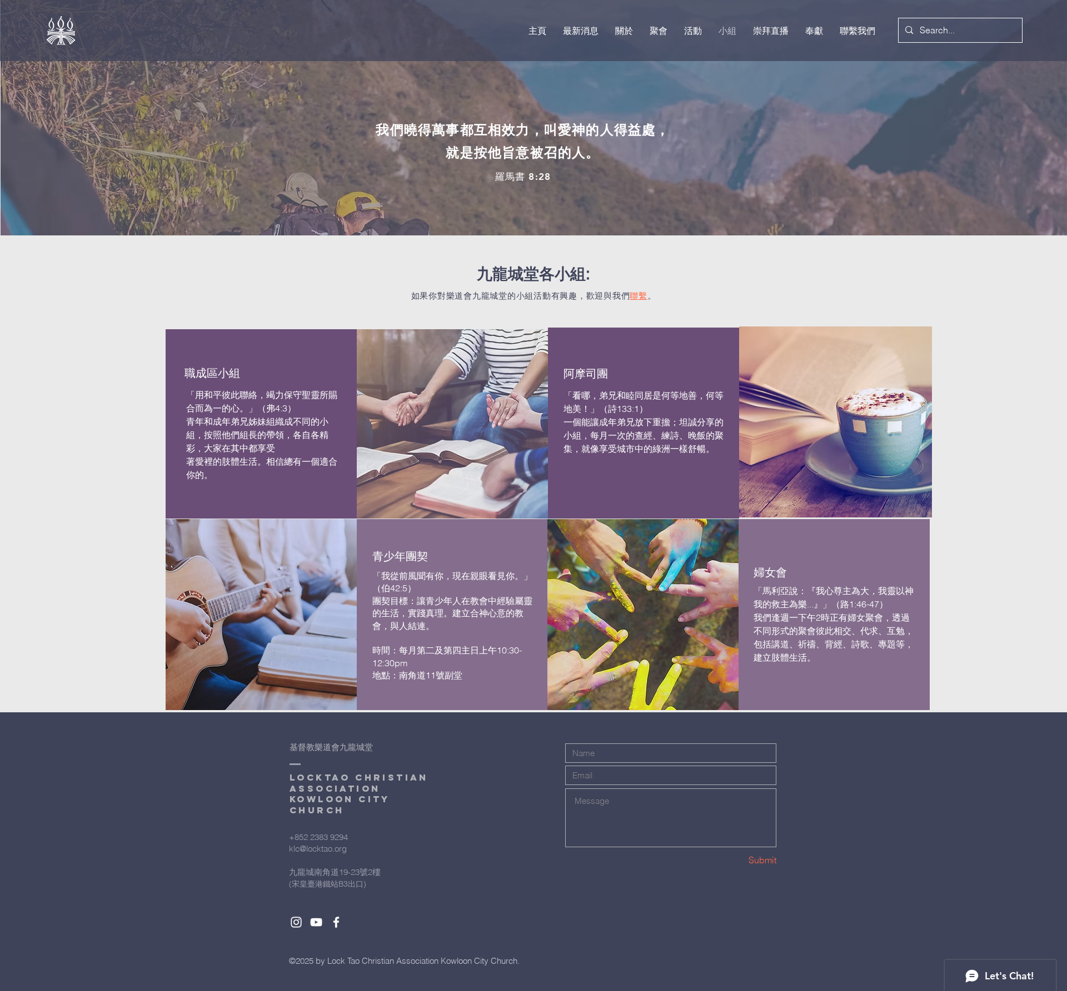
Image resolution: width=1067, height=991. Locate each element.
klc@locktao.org (318, 848)
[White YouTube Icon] (316, 922)
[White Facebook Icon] (336, 922)
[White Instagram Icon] (296, 922)
